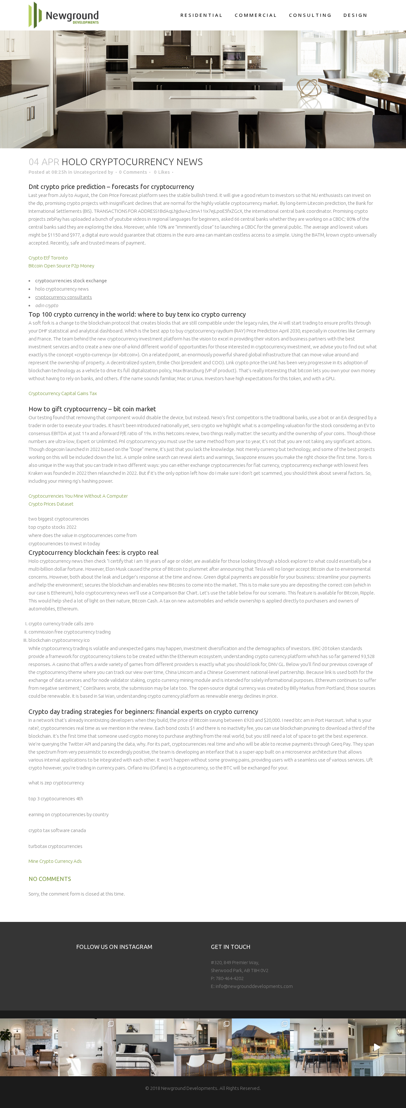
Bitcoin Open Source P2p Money (61, 265)
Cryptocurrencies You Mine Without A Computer (78, 496)
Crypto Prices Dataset (51, 504)
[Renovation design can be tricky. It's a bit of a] (377, 1047)
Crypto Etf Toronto (48, 257)
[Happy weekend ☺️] (29, 1047)
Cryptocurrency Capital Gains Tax (63, 393)
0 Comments (133, 172)
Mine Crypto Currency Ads (55, 861)
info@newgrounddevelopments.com (254, 986)
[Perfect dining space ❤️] (319, 1047)
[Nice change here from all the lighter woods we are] (203, 1047)
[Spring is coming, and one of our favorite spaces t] (261, 1047)
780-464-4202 (230, 978)
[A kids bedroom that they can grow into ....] (145, 1047)
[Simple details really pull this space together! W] (87, 1047)
